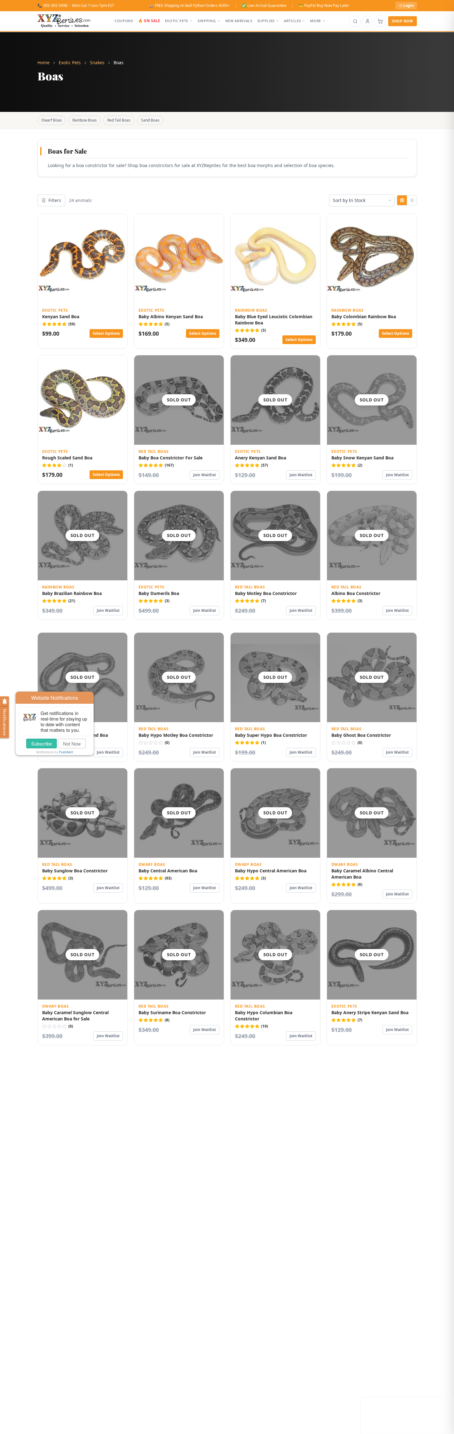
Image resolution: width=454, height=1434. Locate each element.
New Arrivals (238, 20)
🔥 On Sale (149, 20)
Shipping (207, 20)
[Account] (367, 21)
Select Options (106, 333)
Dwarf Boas (51, 120)
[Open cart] (380, 21)
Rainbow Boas (84, 120)
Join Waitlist (204, 474)
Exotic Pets (176, 20)
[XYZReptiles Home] (64, 21)
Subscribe (41, 743)
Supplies (266, 20)
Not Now (72, 743)
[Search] (355, 21)
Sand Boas (150, 120)
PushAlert (66, 752)
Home (43, 62)
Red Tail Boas (118, 120)
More (315, 20)
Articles (292, 20)
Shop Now (402, 21)
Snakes (97, 62)
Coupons (124, 20)
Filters (54, 200)
